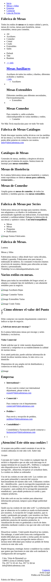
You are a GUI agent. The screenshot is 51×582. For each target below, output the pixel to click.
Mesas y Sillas (13, 6)
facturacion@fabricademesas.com (21, 432)
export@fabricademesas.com (19, 393)
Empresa (10, 8)
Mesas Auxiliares (18, 68)
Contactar (11, 10)
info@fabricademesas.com (12, 142)
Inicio (9, 3)
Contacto (46, 570)
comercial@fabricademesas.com (20, 406)
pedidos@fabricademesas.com (20, 419)
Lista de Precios (13, 13)
